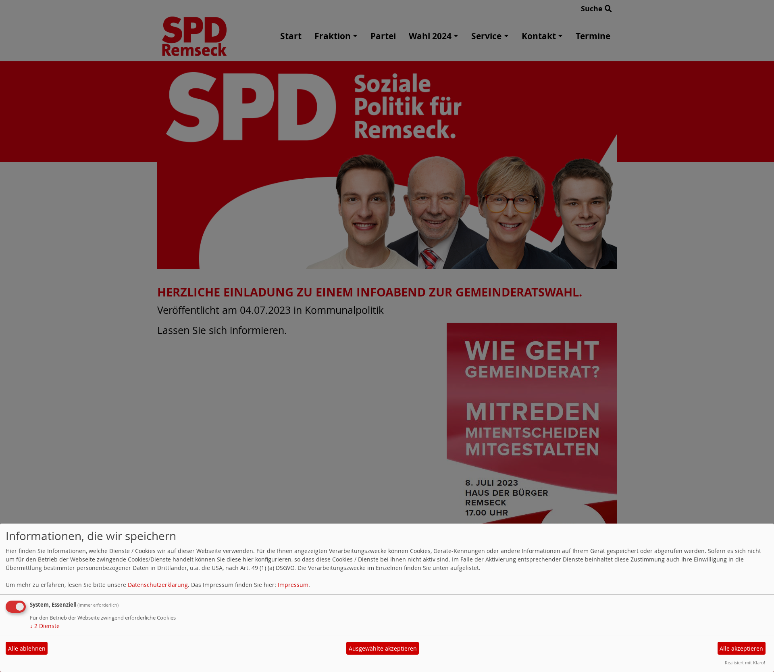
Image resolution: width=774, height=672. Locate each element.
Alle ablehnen (27, 648)
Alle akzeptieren (741, 648)
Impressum (293, 585)
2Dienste (45, 626)
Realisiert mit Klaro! (745, 662)
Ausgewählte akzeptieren (383, 648)
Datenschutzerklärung (158, 585)
